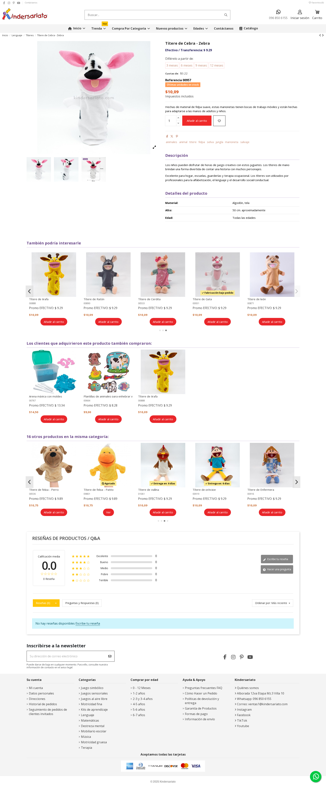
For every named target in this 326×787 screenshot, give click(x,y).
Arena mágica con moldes (45, 396)
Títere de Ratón (94, 299)
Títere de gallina (148, 489)
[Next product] (323, 35)
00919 (196, 493)
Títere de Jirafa (38, 299)
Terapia (86, 748)
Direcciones (37, 699)
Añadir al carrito (197, 120)
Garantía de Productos (201, 708)
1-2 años (139, 693)
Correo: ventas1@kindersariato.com (262, 704)
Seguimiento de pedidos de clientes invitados (48, 711)
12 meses (216, 65)
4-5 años (139, 704)
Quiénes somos (248, 688)
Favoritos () (317, 2)
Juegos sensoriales (94, 693)
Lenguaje (87, 715)
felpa (201, 142)
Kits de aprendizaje (94, 709)
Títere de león (256, 299)
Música (86, 737)
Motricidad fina (91, 704)
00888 (32, 303)
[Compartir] (167, 136)
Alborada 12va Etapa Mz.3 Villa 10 (260, 693)
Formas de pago (196, 714)
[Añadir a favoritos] (219, 121)
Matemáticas (90, 720)
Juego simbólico (92, 688)
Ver (108, 512)
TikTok (242, 720)
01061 (141, 493)
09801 (87, 493)
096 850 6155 (278, 18)
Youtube (243, 726)
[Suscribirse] (109, 656)
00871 (250, 303)
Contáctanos (31, 2)
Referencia (173, 80)
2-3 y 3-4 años (143, 699)
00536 (32, 493)
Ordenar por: (263, 603)
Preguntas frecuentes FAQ (203, 688)
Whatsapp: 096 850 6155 (254, 699)
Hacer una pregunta (278, 569)
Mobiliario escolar (93, 731)
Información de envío (200, 719)
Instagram (244, 709)
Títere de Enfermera (260, 489)
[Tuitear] (171, 136)
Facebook (244, 715)
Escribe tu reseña (277, 559)
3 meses (172, 65)
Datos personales (41, 693)
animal (183, 142)
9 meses (201, 65)
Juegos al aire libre (94, 699)
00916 (250, 493)
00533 (141, 303)
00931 (196, 303)
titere (193, 142)
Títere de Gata (202, 299)
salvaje (244, 142)
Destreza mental (92, 726)
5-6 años (139, 709)
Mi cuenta (36, 688)
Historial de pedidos (43, 704)
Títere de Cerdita (149, 299)
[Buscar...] (225, 15)
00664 (87, 400)
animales (171, 142)
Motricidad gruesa (94, 742)
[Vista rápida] (76, 265)
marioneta (231, 142)
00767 (32, 400)
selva (210, 142)
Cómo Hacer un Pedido (201, 693)
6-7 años (139, 715)
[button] (131, 28)
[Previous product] (320, 35)
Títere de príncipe (204, 489)
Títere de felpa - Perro (44, 489)
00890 (87, 303)
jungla (219, 142)
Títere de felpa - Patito (99, 489)
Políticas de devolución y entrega (202, 701)
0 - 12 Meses (142, 688)
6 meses (186, 65)
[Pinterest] (177, 136)
